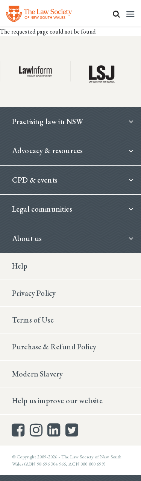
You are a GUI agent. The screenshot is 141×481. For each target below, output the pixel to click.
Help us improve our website (57, 401)
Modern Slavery (37, 374)
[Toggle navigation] (130, 14)
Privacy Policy (34, 293)
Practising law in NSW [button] (47, 121)
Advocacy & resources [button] (47, 150)
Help (20, 266)
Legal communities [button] (42, 209)
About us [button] (27, 238)
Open (116, 14)
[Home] (39, 14)
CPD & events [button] (35, 180)
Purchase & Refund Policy (54, 347)
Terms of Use (33, 320)
